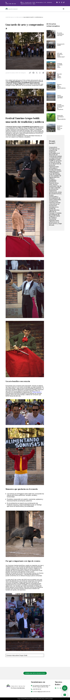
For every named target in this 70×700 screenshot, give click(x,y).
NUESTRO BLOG (10, 17)
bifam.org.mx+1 (37, 392)
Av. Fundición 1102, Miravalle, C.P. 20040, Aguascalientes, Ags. (36, 3)
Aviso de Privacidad (47, 698)
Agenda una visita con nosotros (35, 673)
